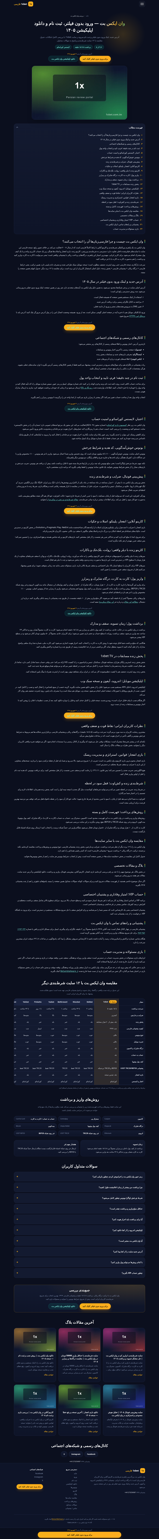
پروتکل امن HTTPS (137, 316)
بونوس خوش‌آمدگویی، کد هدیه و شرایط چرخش (120, 157)
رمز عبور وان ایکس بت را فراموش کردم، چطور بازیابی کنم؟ (117, 1176)
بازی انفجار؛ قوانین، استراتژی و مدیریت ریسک (120, 197)
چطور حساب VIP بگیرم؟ (132, 1273)
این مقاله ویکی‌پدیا (106, 601)
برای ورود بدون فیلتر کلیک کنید (95, 58)
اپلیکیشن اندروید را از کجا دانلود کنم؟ (127, 1230)
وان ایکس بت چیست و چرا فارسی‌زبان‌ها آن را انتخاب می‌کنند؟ (114, 135)
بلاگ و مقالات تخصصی (129, 215)
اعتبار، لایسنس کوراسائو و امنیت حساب (123, 152)
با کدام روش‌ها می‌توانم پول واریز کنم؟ (126, 1262)
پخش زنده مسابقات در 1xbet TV (125, 184)
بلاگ (75, 1494)
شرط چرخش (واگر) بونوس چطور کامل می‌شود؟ (122, 1198)
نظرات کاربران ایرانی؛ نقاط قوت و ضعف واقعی (119, 193)
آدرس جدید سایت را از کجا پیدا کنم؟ (127, 1251)
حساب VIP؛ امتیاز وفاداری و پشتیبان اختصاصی (119, 220)
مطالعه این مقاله (131, 601)
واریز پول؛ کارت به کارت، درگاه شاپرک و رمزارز (119, 175)
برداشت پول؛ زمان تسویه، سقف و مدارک (122, 179)
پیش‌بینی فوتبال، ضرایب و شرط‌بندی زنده (123, 161)
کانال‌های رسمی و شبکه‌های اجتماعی (124, 143)
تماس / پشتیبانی (71, 1508)
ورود (75, 1477)
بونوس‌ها (74, 1487)
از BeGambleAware (69, 971)
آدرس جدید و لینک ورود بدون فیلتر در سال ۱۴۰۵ (120, 139)
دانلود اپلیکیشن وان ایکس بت (63, 58)
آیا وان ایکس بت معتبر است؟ (130, 1241)
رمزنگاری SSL (87, 387)
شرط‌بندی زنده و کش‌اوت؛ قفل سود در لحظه (120, 202)
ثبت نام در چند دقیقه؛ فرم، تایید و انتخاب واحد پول (119, 148)
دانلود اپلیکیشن (71, 1484)
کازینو (75, 1491)
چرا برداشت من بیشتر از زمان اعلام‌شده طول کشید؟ (120, 1187)
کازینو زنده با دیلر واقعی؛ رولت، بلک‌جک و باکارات (119, 170)
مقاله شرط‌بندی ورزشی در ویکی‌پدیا (63, 499)
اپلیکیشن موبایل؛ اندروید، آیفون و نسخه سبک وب (119, 188)
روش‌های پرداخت (70, 1501)
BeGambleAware (58, 1519)
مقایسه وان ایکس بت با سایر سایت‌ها (123, 211)
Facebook (91, 1454)
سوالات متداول (71, 1505)
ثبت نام (74, 1480)
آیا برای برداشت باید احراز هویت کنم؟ (127, 1219)
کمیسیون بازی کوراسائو (117, 425)
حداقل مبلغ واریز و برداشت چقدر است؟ (126, 1208)
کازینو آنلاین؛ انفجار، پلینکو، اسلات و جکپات (122, 166)
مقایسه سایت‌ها (71, 1498)
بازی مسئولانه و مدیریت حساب (126, 228)
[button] (142, 4)
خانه (87, 16)
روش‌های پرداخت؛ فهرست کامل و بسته (122, 206)
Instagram (75, 1454)
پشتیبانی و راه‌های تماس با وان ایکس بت (122, 224)
